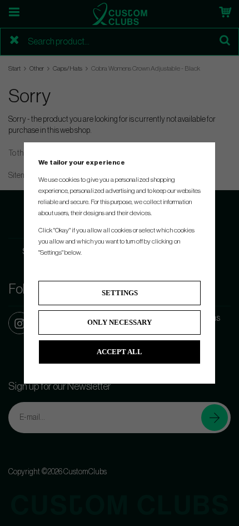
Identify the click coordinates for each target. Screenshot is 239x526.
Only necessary (119, 322)
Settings (120, 293)
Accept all (119, 352)
